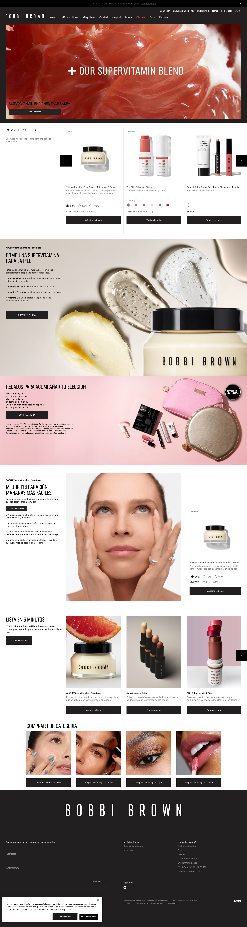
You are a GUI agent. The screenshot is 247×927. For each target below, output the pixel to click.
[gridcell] (128, 205)
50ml (72, 206)
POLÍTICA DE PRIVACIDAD (156, 903)
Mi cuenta (129, 850)
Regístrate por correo (207, 10)
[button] (164, 17)
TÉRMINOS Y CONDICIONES (134, 903)
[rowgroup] (123, 755)
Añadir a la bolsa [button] (93, 220)
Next (241, 161)
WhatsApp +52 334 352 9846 (192, 867)
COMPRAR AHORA (16, 508)
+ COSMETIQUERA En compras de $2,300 (123, 3)
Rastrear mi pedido (187, 846)
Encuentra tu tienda (187, 862)
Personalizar (65, 916)
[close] (240, 4)
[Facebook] (125, 887)
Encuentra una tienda (183, 10)
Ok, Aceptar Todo (88, 916)
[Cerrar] (98, 900)
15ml (84, 206)
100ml (96, 206)
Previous (66, 161)
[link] (238, 10)
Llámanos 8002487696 (189, 871)
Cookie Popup (173, 903)
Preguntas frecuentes (188, 858)
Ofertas (181, 854)
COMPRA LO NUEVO (21, 130)
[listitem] (93, 180)
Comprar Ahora (35, 112)
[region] (52, 909)
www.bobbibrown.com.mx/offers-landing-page (50, 433)
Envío (180, 850)
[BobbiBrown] (25, 16)
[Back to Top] (238, 698)
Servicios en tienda (133, 846)
